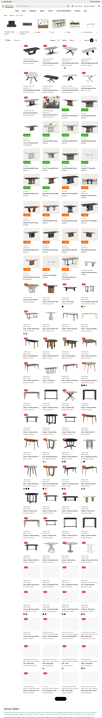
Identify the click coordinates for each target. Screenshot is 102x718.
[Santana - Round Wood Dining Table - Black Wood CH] (65, 461)
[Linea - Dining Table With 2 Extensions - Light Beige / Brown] (70, 623)
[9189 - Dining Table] (51, 650)
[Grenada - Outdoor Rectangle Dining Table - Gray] (31, 522)
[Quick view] (38, 48)
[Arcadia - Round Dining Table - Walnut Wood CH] (62, 614)
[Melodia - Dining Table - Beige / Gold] (31, 678)
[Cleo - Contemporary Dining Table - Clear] (70, 572)
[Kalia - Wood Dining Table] (89, 471)
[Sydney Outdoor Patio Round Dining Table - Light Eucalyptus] (86, 385)
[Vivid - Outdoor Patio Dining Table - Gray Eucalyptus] (26, 333)
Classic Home (46, 297)
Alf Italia (64, 113)
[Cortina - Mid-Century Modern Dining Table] (31, 596)
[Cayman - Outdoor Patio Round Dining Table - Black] (31, 498)
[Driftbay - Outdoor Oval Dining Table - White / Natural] (89, 498)
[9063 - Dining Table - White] (82, 641)
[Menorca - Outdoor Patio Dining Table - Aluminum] (51, 498)
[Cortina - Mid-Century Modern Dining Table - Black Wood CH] (26, 614)
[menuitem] (17, 11)
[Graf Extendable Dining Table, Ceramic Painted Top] (51, 50)
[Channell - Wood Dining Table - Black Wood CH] (62, 489)
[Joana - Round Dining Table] (51, 471)
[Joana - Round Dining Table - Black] (43, 489)
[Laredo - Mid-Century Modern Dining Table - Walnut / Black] (31, 623)
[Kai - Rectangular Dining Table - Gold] (84, 306)
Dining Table (46, 112)
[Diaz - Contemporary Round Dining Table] (89, 444)
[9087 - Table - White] (65, 668)
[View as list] (96, 40)
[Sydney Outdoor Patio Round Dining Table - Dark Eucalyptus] (84, 385)
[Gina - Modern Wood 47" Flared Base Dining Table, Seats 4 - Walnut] (89, 419)
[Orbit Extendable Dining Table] (31, 77)
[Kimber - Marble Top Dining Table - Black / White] (70, 316)
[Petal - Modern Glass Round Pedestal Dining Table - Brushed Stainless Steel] (31, 572)
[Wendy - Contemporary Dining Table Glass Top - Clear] (51, 547)
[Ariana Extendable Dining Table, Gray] (31, 50)
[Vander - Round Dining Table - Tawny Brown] (51, 289)
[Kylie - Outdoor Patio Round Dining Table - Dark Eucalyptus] (26, 489)
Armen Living (84, 297)
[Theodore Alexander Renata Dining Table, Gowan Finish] (89, 261)
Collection (11, 15)
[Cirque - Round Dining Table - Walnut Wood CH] (45, 614)
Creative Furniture (28, 59)
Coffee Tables (85, 353)
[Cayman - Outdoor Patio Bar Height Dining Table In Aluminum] (51, 395)
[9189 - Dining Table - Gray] (43, 668)
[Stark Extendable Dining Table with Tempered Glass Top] (51, 102)
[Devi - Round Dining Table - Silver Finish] (45, 461)
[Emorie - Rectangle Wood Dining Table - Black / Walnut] (31, 343)
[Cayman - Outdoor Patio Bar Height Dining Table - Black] (70, 522)
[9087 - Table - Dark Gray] (62, 668)
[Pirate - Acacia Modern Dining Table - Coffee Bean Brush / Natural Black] (51, 572)
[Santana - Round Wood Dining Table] (70, 444)
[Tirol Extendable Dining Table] (70, 77)
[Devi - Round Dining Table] (51, 444)
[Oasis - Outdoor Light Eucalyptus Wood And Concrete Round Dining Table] (70, 395)
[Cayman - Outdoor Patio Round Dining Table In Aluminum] (51, 419)
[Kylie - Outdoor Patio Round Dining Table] (31, 471)
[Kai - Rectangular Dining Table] (89, 289)
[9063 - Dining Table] (89, 623)
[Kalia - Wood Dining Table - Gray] (82, 489)
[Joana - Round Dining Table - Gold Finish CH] (45, 489)
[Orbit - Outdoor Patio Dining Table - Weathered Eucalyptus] (31, 367)
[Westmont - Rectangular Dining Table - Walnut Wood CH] (84, 614)
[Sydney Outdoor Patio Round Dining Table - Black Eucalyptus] (82, 385)
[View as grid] (92, 40)
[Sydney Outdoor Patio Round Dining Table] (89, 367)
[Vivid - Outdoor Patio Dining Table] (31, 316)
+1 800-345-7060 (7, 1)
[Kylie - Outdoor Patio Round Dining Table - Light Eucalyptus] (24, 489)
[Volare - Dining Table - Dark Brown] (82, 668)
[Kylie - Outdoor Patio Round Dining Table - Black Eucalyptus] (28, 489)
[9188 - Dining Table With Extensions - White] (89, 702)
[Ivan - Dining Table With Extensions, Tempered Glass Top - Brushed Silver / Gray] (89, 572)
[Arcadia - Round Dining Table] (70, 596)
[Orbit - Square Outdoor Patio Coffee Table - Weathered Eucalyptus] (89, 343)
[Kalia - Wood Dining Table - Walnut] (84, 489)
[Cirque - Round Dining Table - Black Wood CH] (43, 614)
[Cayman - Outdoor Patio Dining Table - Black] (51, 522)
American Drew (27, 297)
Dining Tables (46, 61)
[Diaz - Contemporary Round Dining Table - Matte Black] (84, 461)
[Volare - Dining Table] (89, 650)
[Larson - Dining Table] (70, 289)
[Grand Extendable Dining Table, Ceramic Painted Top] (31, 102)
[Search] (68, 6)
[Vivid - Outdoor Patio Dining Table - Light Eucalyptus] (24, 333)
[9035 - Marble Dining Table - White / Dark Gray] (31, 702)
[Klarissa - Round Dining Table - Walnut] (51, 343)
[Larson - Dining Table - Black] (62, 306)
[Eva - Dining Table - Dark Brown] (51, 678)
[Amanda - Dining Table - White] (89, 547)
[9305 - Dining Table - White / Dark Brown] (89, 678)
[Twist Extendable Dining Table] (70, 50)
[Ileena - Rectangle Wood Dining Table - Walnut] (70, 343)
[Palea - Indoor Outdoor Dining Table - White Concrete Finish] (51, 316)
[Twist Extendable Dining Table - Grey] (65, 68)
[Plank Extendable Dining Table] (89, 50)
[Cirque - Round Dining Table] (51, 596)
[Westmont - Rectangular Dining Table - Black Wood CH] (82, 614)
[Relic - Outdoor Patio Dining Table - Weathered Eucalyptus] (70, 367)
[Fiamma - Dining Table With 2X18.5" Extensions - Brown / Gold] (51, 623)
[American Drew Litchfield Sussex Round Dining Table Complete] (31, 289)
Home (5, 15)
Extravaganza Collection (88, 632)
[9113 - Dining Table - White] (24, 668)
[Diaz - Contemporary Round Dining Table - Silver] (82, 461)
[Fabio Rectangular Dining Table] (89, 77)
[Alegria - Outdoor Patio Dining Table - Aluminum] (31, 547)
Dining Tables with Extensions (70, 88)
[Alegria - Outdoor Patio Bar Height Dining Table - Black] (89, 522)
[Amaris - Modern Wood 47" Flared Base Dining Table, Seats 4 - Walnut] (31, 444)
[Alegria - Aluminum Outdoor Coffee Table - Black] (70, 498)
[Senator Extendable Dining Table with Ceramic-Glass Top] (51, 77)
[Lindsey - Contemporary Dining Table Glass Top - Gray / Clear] (70, 547)
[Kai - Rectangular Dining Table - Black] (82, 306)
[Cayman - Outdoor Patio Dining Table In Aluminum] (70, 419)
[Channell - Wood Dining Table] (70, 471)
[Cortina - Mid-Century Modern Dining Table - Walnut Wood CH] (24, 614)
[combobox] (42, 6)
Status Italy (46, 686)
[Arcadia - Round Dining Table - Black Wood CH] (65, 614)
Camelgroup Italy (86, 659)
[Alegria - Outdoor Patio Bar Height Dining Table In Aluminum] (89, 395)
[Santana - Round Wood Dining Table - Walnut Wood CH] (62, 461)
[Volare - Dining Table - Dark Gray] (84, 668)
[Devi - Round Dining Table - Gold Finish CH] (43, 461)
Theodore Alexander (87, 270)
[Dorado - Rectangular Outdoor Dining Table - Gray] (51, 367)
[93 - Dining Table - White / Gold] (70, 702)
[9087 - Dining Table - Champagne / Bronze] (70, 678)
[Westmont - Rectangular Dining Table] (89, 596)
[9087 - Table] (70, 650)
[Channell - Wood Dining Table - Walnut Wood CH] (65, 489)
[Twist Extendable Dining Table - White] (62, 68)
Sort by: (64, 40)
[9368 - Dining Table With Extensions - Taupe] (51, 702)
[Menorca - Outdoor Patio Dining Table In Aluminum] (31, 419)
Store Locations (95, 1)
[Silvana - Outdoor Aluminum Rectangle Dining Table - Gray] (31, 395)
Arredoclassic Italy (48, 632)
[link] (11, 26)
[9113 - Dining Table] (31, 650)
